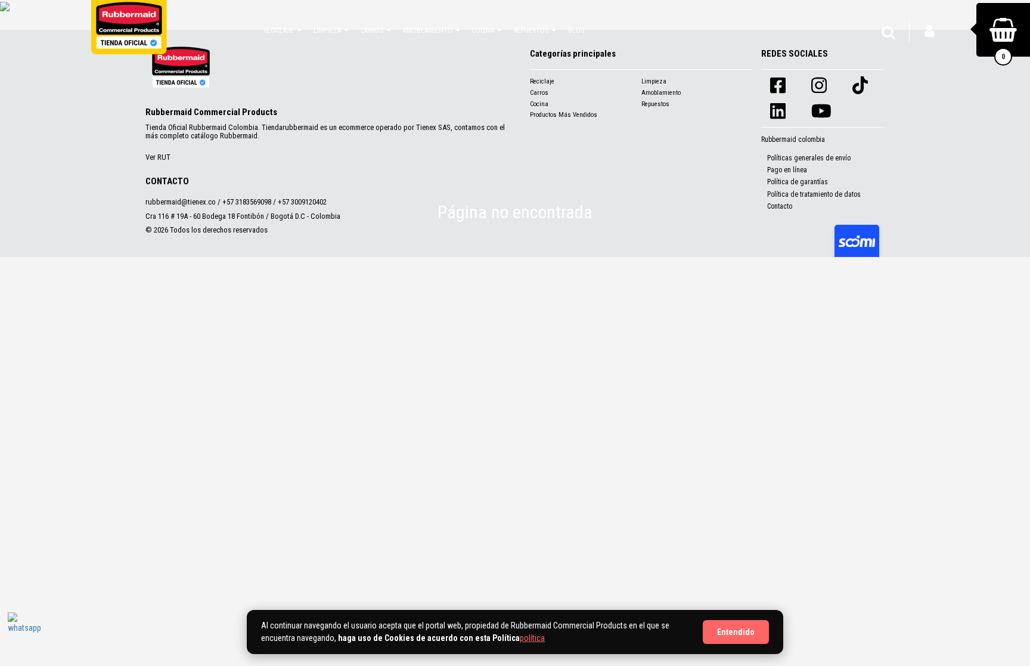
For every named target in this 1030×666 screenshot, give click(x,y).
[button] (282, 30)
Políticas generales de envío (809, 158)
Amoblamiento (661, 93)
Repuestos (655, 104)
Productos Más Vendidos (563, 115)
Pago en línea (787, 170)
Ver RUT (157, 157)
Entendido (736, 632)
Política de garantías (797, 182)
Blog (576, 30)
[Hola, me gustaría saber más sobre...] (26, 630)
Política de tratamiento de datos (814, 194)
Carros (539, 93)
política (532, 638)
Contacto (779, 206)
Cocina (539, 104)
